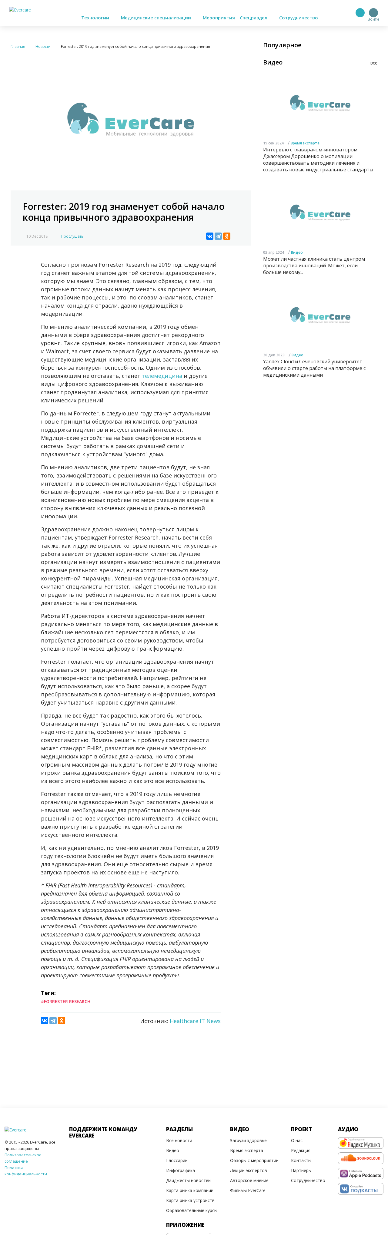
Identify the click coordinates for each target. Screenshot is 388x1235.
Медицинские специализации (156, 18)
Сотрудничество (298, 18)
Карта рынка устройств (190, 1200)
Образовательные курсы (191, 1210)
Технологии (95, 18)
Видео (297, 252)
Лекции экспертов (248, 1170)
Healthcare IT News (195, 1021)
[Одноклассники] (226, 236)
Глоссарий (177, 1160)
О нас (297, 1140)
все (373, 63)
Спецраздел (254, 18)
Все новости (179, 1140)
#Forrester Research (65, 1001)
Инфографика (180, 1170)
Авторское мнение (249, 1180)
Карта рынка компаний (189, 1190)
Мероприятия (219, 18)
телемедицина (162, 375)
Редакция (300, 1150)
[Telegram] (218, 236)
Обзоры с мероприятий (254, 1160)
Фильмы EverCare (248, 1190)
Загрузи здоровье (248, 1140)
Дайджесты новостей (188, 1180)
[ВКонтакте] (209, 236)
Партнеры (301, 1170)
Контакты (301, 1160)
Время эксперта (305, 142)
